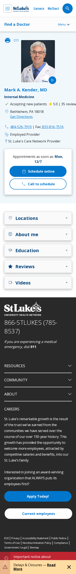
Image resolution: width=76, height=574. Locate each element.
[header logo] (21, 8)
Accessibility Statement (35, 538)
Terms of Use (12, 543)
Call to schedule (38, 184)
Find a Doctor (17, 24)
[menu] (7, 8)
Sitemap (34, 547)
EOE (6, 538)
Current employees (38, 513)
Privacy (15, 538)
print (7, 40)
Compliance (61, 543)
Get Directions (21, 116)
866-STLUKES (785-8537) (30, 326)
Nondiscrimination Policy (37, 543)
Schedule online (38, 171)
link (16, 40)
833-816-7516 (49, 127)
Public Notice (58, 538)
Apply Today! (38, 496)
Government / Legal (15, 547)
